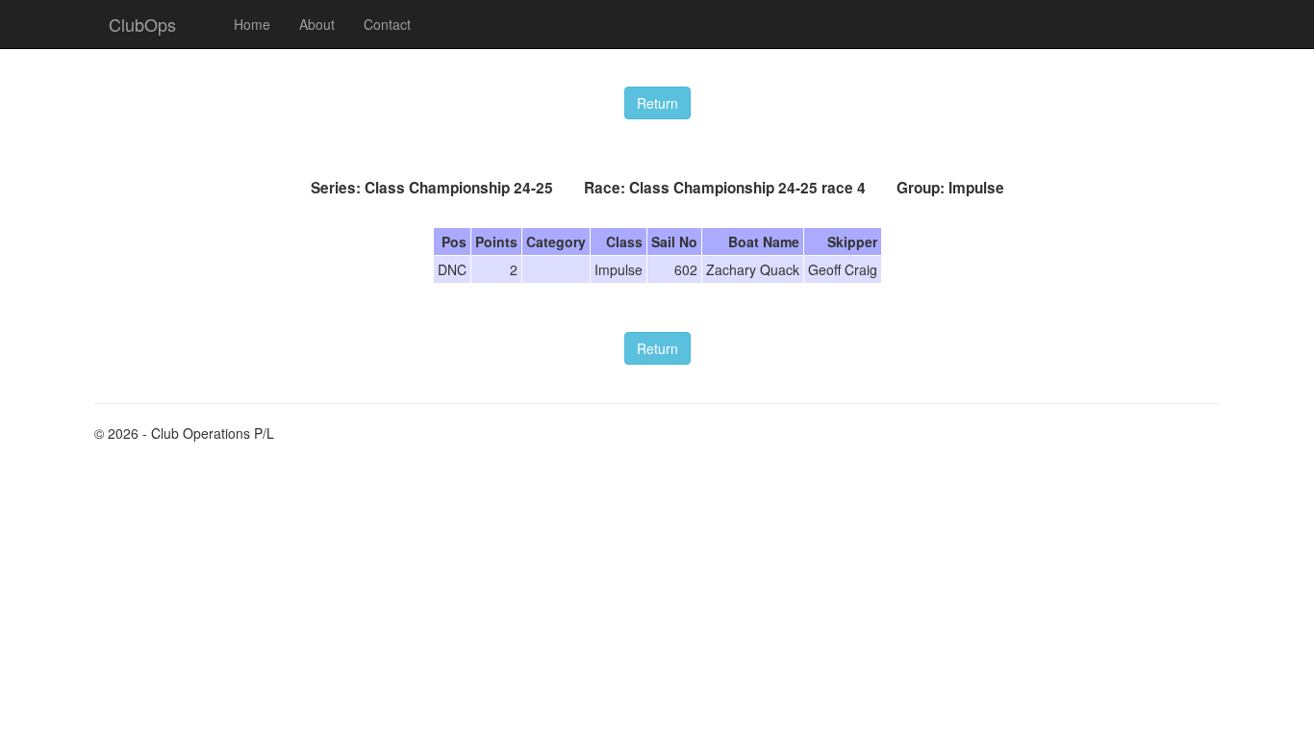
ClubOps (142, 24)
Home (252, 24)
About (317, 24)
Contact (387, 24)
